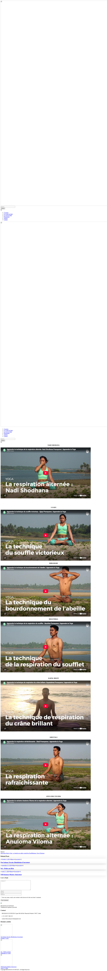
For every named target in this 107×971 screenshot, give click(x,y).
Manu (12, 859)
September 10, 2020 (7, 865)
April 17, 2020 (5, 871)
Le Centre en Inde (8, 214)
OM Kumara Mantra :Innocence (11, 874)
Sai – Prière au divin (7, 868)
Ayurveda (17, 859)
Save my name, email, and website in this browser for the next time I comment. (21, 897)
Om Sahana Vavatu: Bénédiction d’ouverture (15, 862)
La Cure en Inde (8, 215)
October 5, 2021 (6, 859)
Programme (6, 217)
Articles (6, 218)
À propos (6, 212)
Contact (6, 219)
